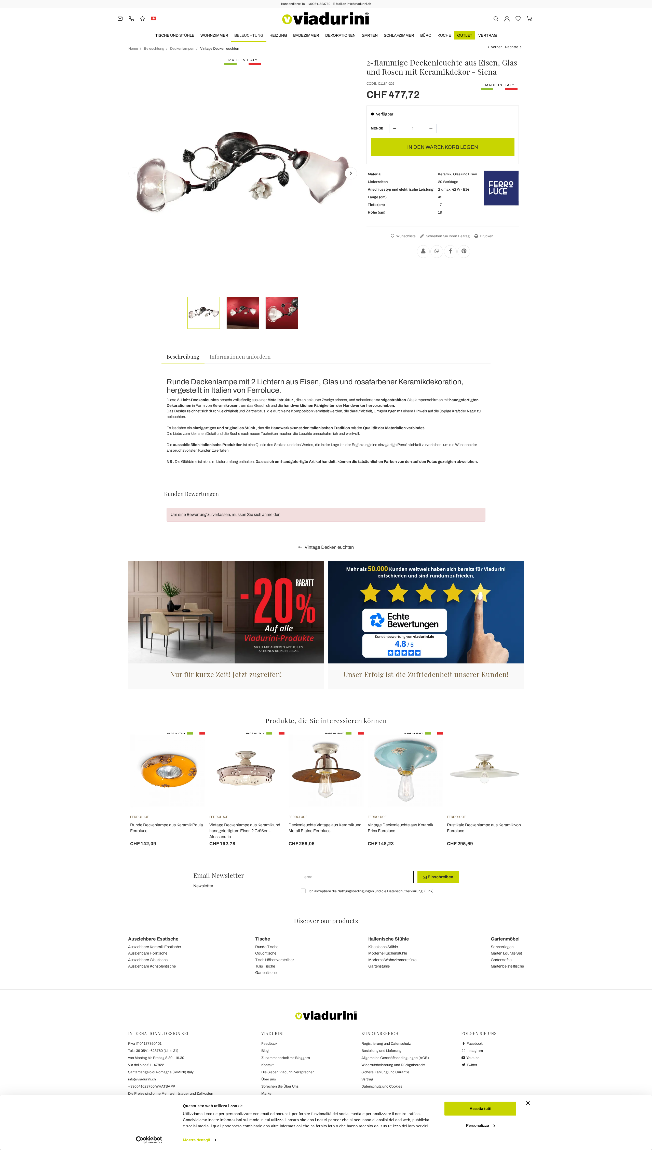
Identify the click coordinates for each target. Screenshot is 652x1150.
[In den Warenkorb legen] (192, 745)
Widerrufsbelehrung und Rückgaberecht (393, 1065)
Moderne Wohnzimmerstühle (392, 960)
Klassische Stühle (383, 947)
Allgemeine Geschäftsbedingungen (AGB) (395, 1058)
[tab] (183, 356)
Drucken (486, 236)
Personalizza (477, 1125)
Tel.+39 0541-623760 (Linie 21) (153, 1051)
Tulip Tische (265, 966)
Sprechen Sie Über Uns (279, 1086)
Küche (444, 35)
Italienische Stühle (388, 939)
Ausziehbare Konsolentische (152, 966)
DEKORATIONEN (340, 35)
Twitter (471, 1065)
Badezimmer (306, 35)
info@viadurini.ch (142, 1079)
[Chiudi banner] (528, 1103)
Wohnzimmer (214, 35)
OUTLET (464, 35)
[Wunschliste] (192, 757)
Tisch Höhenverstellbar (274, 960)
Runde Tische (266, 947)
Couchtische (265, 953)
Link (429, 891)
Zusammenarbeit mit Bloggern (285, 1058)
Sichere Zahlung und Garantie (385, 1072)
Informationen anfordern (240, 356)
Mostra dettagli (196, 1140)
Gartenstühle (379, 966)
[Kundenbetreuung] (131, 18)
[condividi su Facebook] (450, 251)
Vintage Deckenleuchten (329, 547)
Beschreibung (183, 356)
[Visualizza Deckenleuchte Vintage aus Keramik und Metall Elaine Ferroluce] (351, 745)
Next (351, 173)
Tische (262, 939)
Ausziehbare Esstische (153, 939)
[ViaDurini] (325, 18)
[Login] (507, 18)
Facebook (474, 1044)
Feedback (269, 1044)
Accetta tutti (480, 1108)
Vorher (496, 47)
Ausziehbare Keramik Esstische (154, 947)
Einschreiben (440, 877)
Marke (266, 1093)
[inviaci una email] (120, 18)
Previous (134, 173)
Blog (265, 1051)
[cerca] (495, 18)
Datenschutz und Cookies (381, 1086)
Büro (425, 35)
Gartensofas (501, 960)
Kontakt (267, 1065)
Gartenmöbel (505, 939)
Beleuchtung (248, 35)
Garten (370, 35)
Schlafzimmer (399, 35)
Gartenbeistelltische (507, 966)
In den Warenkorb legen (442, 147)
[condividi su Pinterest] (463, 251)
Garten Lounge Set (506, 953)
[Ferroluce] (501, 188)
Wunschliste (406, 236)
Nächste (511, 47)
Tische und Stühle (174, 35)
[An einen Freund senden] (423, 251)
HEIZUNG (278, 35)
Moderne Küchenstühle (387, 953)
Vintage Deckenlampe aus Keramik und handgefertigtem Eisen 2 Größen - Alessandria (244, 831)
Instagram (474, 1051)
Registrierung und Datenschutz (386, 1044)
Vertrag (487, 35)
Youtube (473, 1058)
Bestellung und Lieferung (381, 1051)
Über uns (268, 1079)
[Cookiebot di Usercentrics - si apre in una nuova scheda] (149, 1140)
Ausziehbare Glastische (148, 960)
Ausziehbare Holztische (147, 953)
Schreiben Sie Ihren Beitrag (447, 236)
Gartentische (266, 973)
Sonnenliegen (502, 947)
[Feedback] (142, 18)
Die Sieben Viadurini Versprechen (288, 1072)
